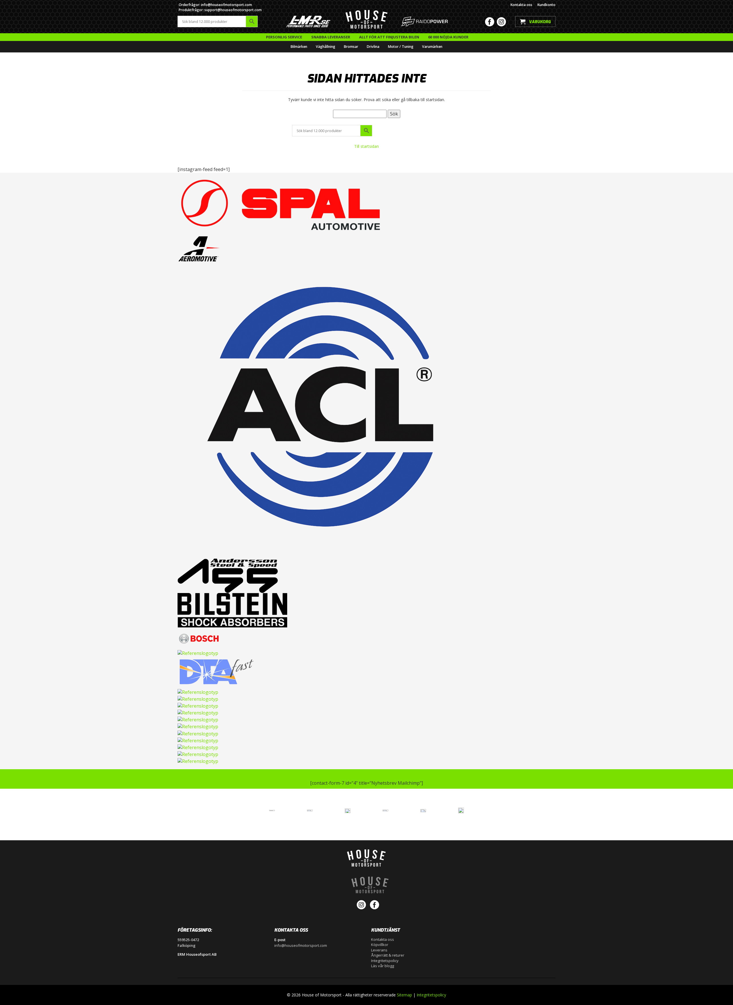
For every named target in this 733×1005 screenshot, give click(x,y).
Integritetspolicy (385, 960)
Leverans (379, 950)
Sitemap (404, 995)
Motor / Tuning (400, 46)
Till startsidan (366, 146)
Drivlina (373, 46)
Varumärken (432, 46)
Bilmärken (299, 46)
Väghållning (325, 46)
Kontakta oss (521, 4)
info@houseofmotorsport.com (300, 945)
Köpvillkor (379, 944)
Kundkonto (546, 4)
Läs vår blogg (382, 965)
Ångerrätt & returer (387, 955)
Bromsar (351, 46)
